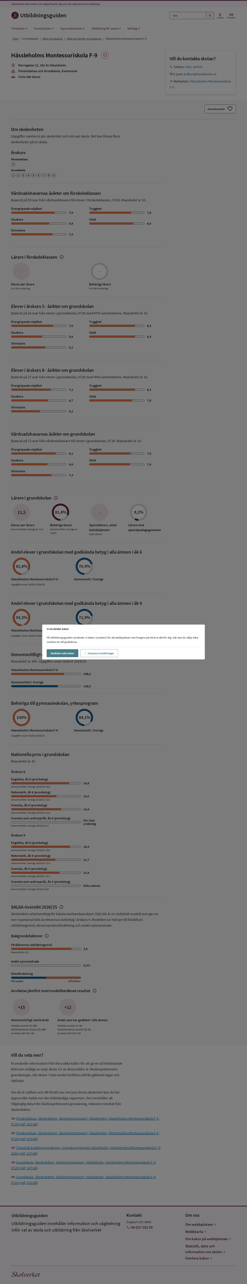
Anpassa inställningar (101, 653)
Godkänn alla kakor (62, 653)
